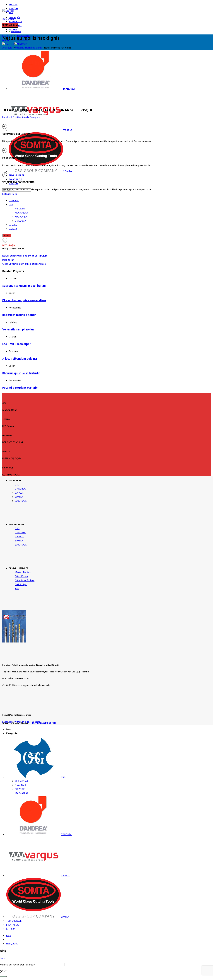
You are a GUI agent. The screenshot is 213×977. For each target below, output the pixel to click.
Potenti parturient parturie (20, 387)
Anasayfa (7, 48)
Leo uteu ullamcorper (16, 344)
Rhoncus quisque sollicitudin (21, 373)
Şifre (3, 971)
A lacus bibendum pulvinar (19, 358)
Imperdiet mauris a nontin (19, 315)
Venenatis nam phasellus (18, 329)
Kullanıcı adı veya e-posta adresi (17, 965)
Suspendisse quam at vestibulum (24, 286)
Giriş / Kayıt (12, 944)
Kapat (3, 958)
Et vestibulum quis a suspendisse (24, 300)
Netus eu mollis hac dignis (28, 48)
